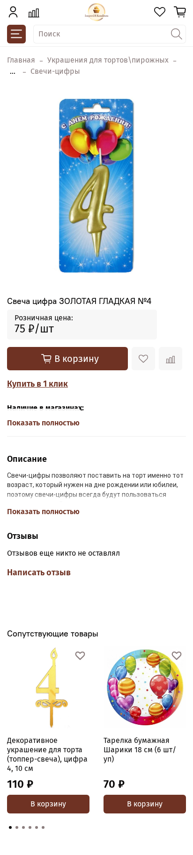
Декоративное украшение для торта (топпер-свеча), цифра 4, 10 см (47, 754)
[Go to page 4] (30, 827)
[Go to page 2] (16, 827)
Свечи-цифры (55, 71)
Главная (21, 60)
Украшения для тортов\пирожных (108, 60)
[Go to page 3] (23, 827)
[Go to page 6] (43, 827)
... (12, 71)
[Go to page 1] (10, 827)
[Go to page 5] (36, 827)
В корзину (48, 803)
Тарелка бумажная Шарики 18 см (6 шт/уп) (140, 749)
